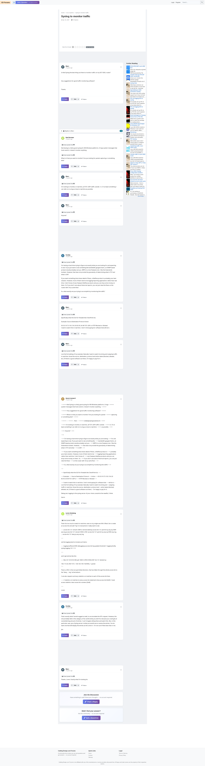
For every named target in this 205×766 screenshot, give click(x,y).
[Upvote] (72, 99)
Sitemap (90, 757)
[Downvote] (78, 99)
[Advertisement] (103, 33)
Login (172, 2)
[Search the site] (202, 2)
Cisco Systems (70, 12)
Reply (66, 99)
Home (62, 12)
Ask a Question (92, 718)
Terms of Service (123, 753)
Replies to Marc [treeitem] (93, 131)
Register (178, 2)
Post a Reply (92, 702)
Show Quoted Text (68, 145)
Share (84, 99)
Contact (90, 755)
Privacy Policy (122, 755)
